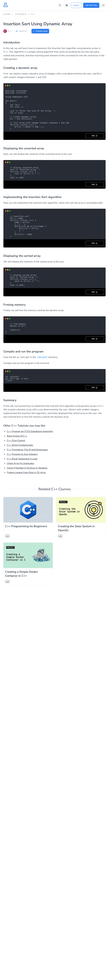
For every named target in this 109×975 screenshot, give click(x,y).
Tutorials (21, 14)
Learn (6, 14)
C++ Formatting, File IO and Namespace (27, 449)
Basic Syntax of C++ (17, 436)
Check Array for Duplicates (20, 463)
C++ (33, 14)
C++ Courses (61, 489)
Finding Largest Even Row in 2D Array (26, 472)
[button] (66, 5)
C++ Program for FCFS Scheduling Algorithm (30, 431)
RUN (94, 136)
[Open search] (59, 5)
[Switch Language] (66, 5)
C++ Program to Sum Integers (22, 454)
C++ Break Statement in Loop (22, 458)
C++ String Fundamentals (20, 445)
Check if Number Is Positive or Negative (27, 468)
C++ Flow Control (16, 440)
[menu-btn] (103, 5)
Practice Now (42, 31)
